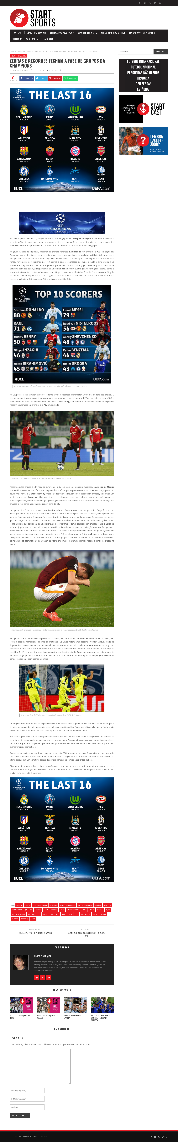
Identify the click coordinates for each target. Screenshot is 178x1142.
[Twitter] (154, 3)
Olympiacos (54, 914)
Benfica (98, 905)
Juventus (100, 909)
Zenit (33, 919)
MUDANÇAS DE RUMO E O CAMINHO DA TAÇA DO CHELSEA (100, 1018)
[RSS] (149, 3)
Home (12, 51)
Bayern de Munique (67, 905)
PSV (77, 914)
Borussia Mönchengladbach (22, 909)
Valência (15, 919)
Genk (83, 909)
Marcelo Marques (20, 70)
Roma (95, 914)
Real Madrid (85, 914)
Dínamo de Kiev (73, 909)
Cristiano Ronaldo (50, 909)
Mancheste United (18, 914)
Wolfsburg (24, 919)
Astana (27, 905)
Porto (64, 914)
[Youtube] (160, 3)
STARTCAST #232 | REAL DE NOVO (20, 1016)
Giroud (91, 909)
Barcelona (53, 905)
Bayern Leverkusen (85, 905)
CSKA (62, 909)
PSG (70, 914)
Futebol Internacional (25, 51)
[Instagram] (144, 3)
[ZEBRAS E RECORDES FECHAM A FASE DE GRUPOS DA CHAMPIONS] (62, 139)
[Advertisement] (117, 18)
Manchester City (34, 914)
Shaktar (103, 914)
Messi (45, 914)
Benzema (107, 905)
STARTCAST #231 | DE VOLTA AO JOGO (47, 1016)
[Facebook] (139, 3)
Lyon (108, 909)
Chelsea (38, 909)
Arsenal (19, 905)
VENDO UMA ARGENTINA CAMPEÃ (72, 1016)
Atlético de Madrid (40, 905)
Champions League (42, 51)
